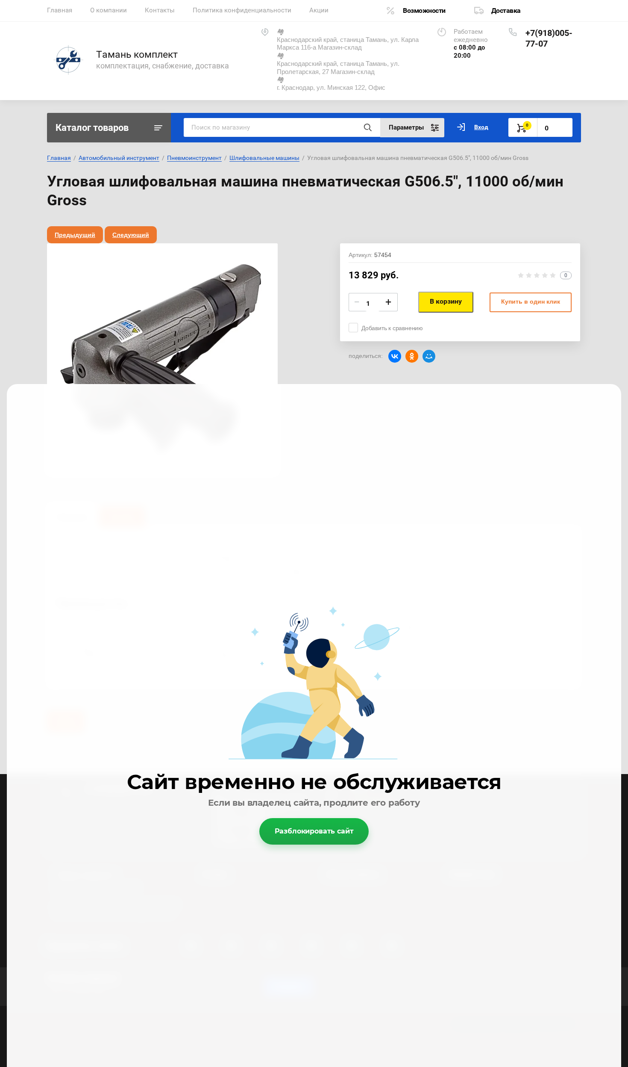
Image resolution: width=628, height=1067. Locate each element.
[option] (162, 358)
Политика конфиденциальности (242, 10)
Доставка (506, 10)
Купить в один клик (530, 301)
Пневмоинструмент (194, 157)
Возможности (424, 10)
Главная (59, 10)
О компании (108, 10)
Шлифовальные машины (264, 157)
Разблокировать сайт (314, 831)
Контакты (160, 10)
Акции (319, 10)
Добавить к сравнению (392, 328)
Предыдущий (75, 234)
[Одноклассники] (411, 356)
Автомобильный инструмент (119, 157)
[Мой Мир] (429, 356)
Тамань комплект (137, 54)
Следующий (130, 234)
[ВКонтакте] (394, 356)
